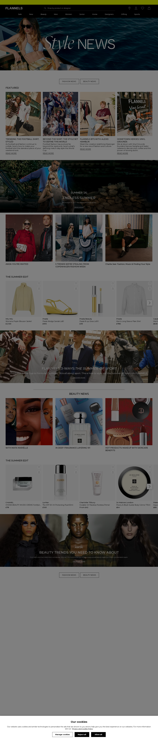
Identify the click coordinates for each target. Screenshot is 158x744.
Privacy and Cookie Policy (82, 729)
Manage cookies (62, 734)
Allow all (98, 734)
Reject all (82, 734)
